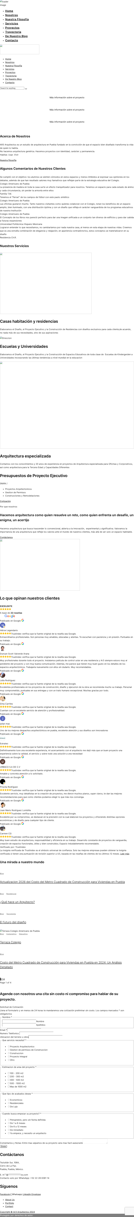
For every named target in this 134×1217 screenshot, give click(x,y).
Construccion (16, 1053)
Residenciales (16, 1103)
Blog (2, 873)
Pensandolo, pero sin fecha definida (28, 1119)
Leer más (124, 853)
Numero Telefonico (9, 1033)
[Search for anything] (26, 88)
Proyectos (12, 27)
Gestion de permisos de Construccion (29, 1049)
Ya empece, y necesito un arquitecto (28, 1133)
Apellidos (40, 1025)
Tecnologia (11, 914)
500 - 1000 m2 (17, 1083)
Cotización (5, 501)
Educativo (23, 934)
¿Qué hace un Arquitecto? (17, 902)
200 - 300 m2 (17, 1076)
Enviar (3, 1146)
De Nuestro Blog (16, 36)
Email (3, 1030)
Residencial (11, 894)
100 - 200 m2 (16, 1073)
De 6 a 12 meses (18, 1126)
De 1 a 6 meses (17, 1123)
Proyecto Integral (18, 1056)
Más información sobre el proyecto (67, 97)
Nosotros (11, 15)
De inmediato (16, 1130)
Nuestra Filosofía (17, 19)
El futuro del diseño (13, 922)
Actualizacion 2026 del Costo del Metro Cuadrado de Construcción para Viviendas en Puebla (62, 882)
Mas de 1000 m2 (18, 1086)
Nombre (40, 1021)
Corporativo (11, 934)
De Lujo (14, 1106)
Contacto (11, 40)
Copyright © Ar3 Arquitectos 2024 (17, 1212)
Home (9, 10)
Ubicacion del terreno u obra (14, 1037)
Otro (12, 1060)
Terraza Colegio (10, 942)
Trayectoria (13, 31)
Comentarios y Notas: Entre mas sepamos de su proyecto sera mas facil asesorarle (41, 1143)
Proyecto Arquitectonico (22, 1046)
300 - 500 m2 (17, 1080)
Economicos (16, 1100)
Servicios (11, 23)
